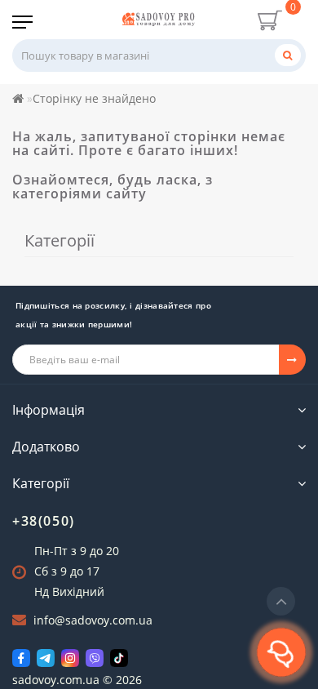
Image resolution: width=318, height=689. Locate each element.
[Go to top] (281, 601)
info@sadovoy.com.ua (92, 620)
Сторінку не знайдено (94, 98)
